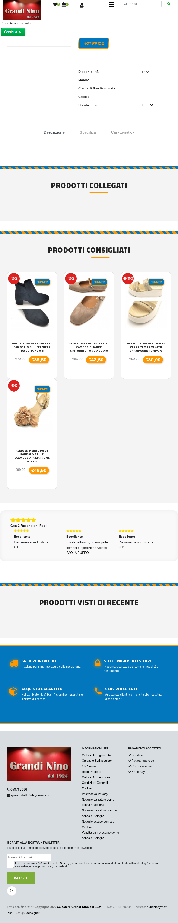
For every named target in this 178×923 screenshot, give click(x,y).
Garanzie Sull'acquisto (97, 760)
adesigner (32, 913)
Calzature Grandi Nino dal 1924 (79, 907)
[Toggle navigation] (111, 4)
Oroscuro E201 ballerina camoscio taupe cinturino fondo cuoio (89, 347)
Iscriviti (21, 878)
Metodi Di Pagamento (96, 755)
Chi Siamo (89, 766)
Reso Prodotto (91, 772)
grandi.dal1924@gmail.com (31, 795)
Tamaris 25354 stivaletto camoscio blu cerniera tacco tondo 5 (32, 347)
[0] (55, 5)
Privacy (64, 863)
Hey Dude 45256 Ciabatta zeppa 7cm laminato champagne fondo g (146, 347)
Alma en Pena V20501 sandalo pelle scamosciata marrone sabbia (32, 456)
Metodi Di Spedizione (96, 777)
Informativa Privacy (95, 794)
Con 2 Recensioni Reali (28, 525)
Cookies (87, 788)
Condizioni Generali (95, 783)
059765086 (18, 789)
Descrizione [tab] (54, 132)
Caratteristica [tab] (122, 132)
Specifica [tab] (88, 132)
